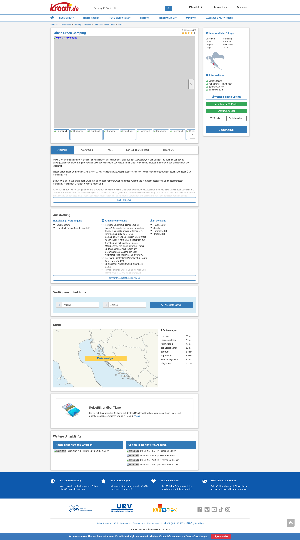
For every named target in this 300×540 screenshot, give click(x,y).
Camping (77, 25)
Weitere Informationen (170, 536)
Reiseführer (168, 150)
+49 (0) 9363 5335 (175, 523)
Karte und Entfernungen (138, 150)
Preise (109, 150)
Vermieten (221, 7)
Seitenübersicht (104, 523)
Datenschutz (139, 523)
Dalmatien (98, 25)
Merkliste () (197, 7)
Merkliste (216, 117)
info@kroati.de (196, 523)
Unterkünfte (66, 25)
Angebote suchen (173, 305)
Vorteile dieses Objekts (228, 96)
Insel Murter (110, 25)
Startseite (54, 25)
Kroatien (87, 25)
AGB (116, 523)
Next (191, 84)
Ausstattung (87, 150)
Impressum (125, 523)
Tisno (120, 25)
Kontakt (243, 7)
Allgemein (62, 150)
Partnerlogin (153, 523)
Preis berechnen (236, 117)
